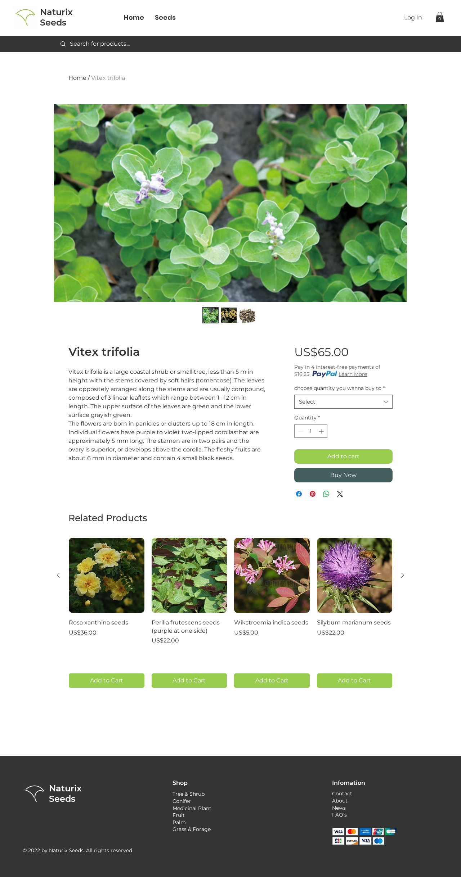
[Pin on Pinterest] (312, 494)
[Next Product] (402, 575)
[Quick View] (106, 575)
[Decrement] (299, 431)
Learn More (353, 374)
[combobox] (343, 402)
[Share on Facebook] (299, 494)
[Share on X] (340, 494)
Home (77, 77)
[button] (439, 17)
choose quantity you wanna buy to (339, 388)
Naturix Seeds (65, 793)
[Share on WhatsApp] (326, 494)
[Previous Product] (58, 575)
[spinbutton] (310, 431)
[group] (230, 613)
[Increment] (321, 431)
